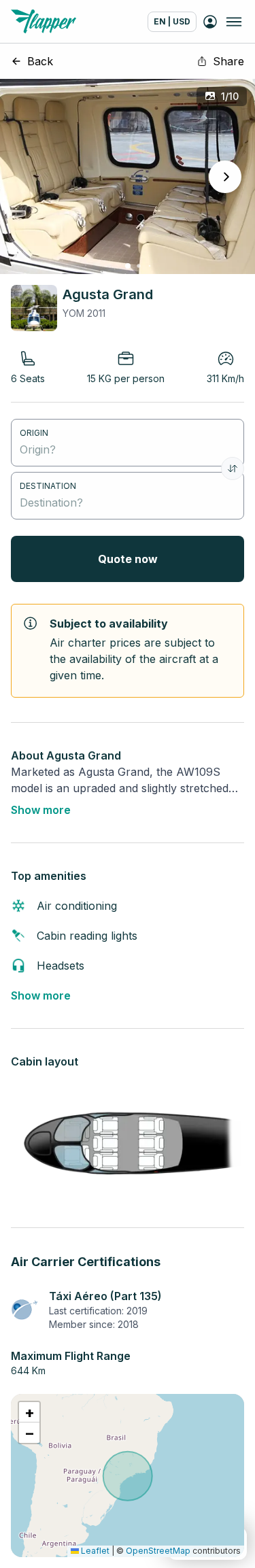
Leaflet (94, 1551)
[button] (29, 1412)
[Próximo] (225, 176)
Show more (41, 810)
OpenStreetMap (158, 1551)
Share (228, 61)
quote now (128, 559)
